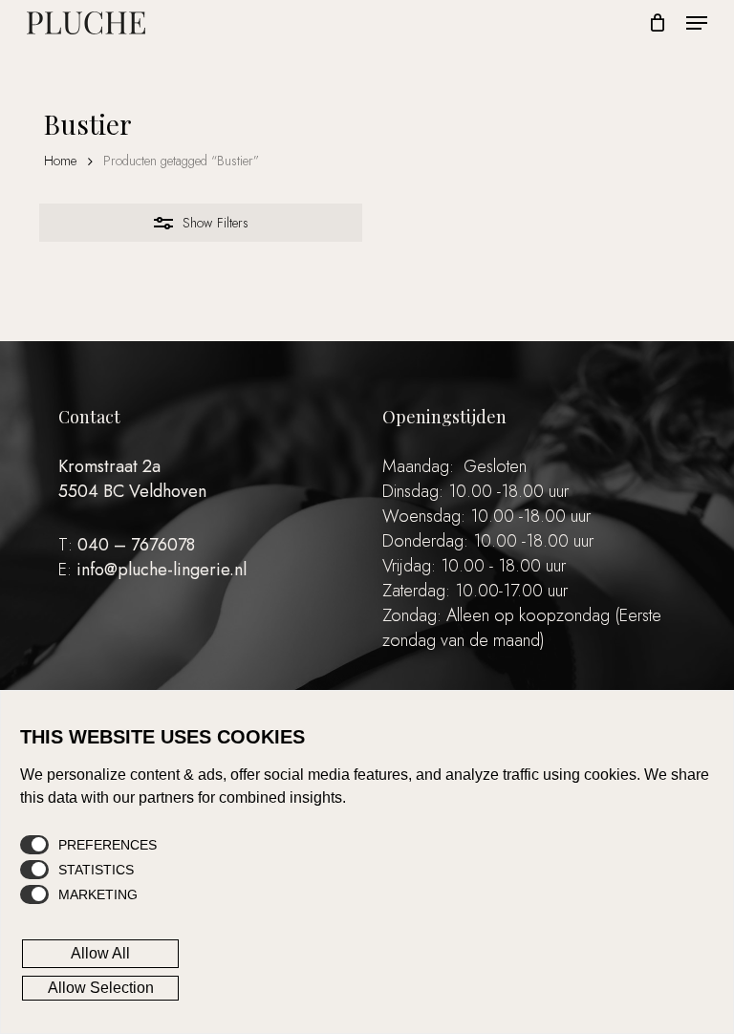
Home (60, 160)
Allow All (100, 953)
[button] (696, 22)
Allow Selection (101, 988)
